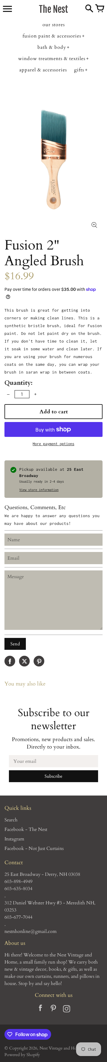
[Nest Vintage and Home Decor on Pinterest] (53, 1009)
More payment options (53, 444)
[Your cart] (99, 8)
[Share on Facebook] (9, 661)
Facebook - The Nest (25, 829)
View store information (39, 490)
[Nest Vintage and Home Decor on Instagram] (67, 1009)
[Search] (89, 8)
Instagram (14, 839)
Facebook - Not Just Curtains (34, 848)
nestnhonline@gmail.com (30, 931)
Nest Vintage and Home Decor (67, 1048)
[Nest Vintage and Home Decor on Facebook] (40, 1009)
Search (11, 820)
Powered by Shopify (22, 1055)
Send (15, 644)
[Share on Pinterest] (39, 661)
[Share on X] (24, 661)
